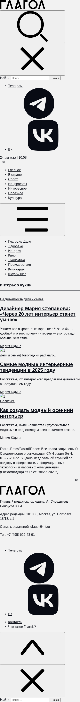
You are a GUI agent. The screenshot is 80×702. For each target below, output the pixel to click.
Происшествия (19, 264)
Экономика (16, 260)
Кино (12, 255)
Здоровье (15, 246)
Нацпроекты (17, 184)
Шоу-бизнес (17, 274)
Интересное (17, 188)
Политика (7, 401)
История (14, 251)
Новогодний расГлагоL (38, 355)
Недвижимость (11, 299)
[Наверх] (32, 648)
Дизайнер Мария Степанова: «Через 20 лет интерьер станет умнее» (37, 314)
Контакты (15, 622)
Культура (15, 198)
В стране (15, 174)
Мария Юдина (10, 346)
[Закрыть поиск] (32, 59)
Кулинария (16, 269)
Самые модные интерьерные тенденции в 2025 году (36, 367)
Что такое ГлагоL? (22, 627)
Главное (14, 170)
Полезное (15, 193)
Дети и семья (33, 299)
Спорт (13, 179)
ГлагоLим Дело (19, 241)
